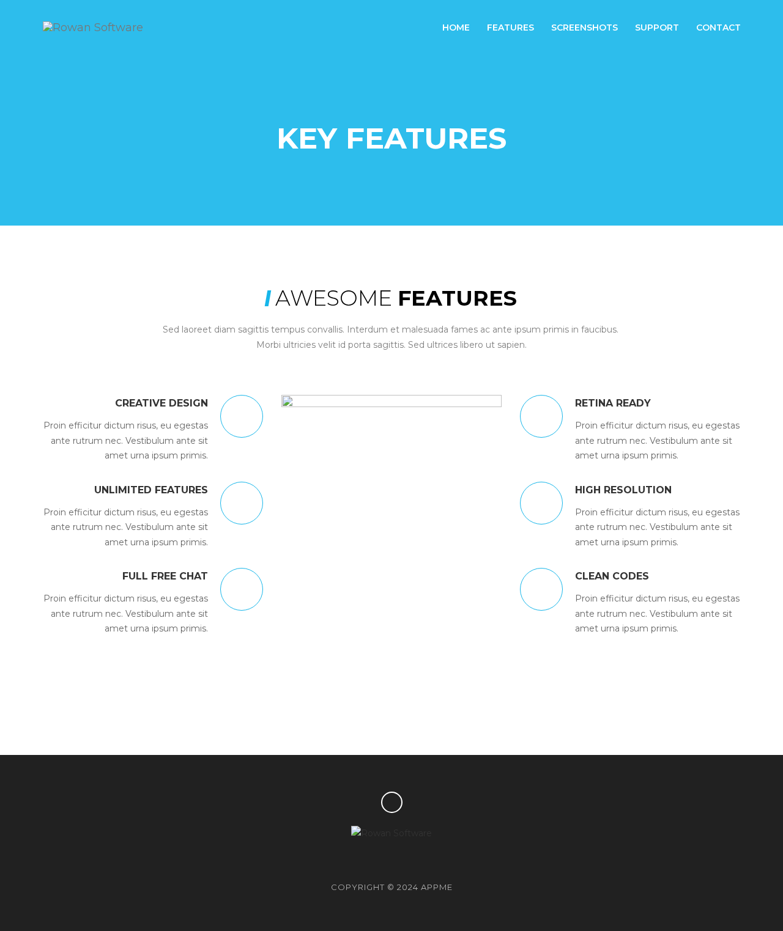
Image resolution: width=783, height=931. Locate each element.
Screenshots (584, 27)
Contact (718, 27)
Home (456, 27)
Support (657, 27)
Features (510, 27)
